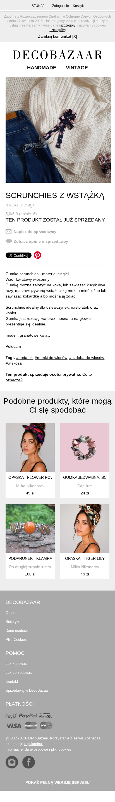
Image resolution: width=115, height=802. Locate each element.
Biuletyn (12, 622)
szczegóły (67, 25)
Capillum (85, 486)
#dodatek (24, 357)
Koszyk (78, 6)
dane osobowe (36, 749)
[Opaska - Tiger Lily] (84, 528)
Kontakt (12, 681)
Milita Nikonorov (30, 486)
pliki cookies (61, 749)
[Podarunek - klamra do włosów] (30, 528)
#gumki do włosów (51, 357)
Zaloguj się (60, 6)
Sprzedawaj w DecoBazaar (27, 690)
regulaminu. (33, 744)
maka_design (20, 205)
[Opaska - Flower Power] (30, 447)
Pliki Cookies (16, 639)
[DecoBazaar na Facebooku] (28, 762)
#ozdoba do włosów (86, 357)
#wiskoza (14, 363)
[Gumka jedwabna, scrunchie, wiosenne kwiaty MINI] (84, 447)
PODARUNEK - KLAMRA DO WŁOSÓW (43, 558)
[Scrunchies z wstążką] (58, 130)
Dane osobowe (17, 631)
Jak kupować (16, 663)
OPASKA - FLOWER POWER (33, 477)
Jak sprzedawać (19, 672)
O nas (10, 613)
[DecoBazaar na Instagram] (12, 762)
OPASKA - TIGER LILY (85, 558)
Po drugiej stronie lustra (30, 567)
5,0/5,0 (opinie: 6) (21, 213)
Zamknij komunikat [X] (57, 36)
